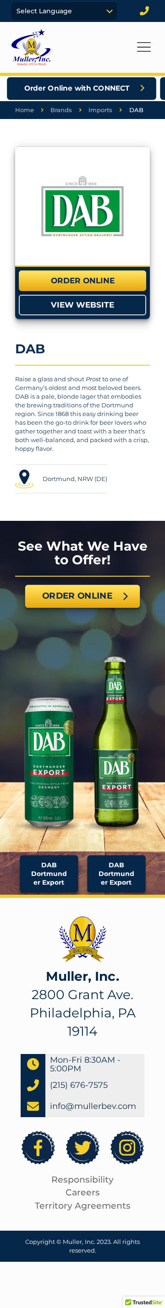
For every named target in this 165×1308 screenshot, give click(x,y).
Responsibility (82, 1179)
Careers (83, 1192)
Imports (100, 110)
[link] (82, 206)
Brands (61, 110)
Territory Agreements (83, 1205)
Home (24, 110)
